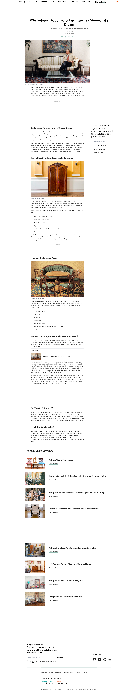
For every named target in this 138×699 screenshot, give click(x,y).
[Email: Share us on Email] (72, 36)
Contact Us (86, 672)
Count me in (102, 145)
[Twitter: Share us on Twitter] (65, 36)
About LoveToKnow (47, 672)
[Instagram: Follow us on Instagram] (110, 659)
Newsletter (58, 672)
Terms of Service (91, 689)
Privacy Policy (82, 689)
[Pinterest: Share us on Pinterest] (69, 36)
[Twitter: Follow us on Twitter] (99, 659)
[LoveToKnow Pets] (63, 682)
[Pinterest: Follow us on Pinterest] (104, 659)
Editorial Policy (68, 672)
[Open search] (111, 2)
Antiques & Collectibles (64, 16)
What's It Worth (74, 16)
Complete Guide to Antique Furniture (56, 356)
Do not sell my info (72, 689)
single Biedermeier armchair (69, 381)
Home (55, 16)
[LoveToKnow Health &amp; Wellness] (47, 682)
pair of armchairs (56, 379)
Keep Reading (53, 463)
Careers (78, 672)
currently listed (41, 372)
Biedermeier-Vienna (59, 416)
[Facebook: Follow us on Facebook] (94, 659)
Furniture (82, 16)
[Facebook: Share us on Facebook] (62, 36)
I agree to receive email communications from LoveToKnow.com (99, 151)
